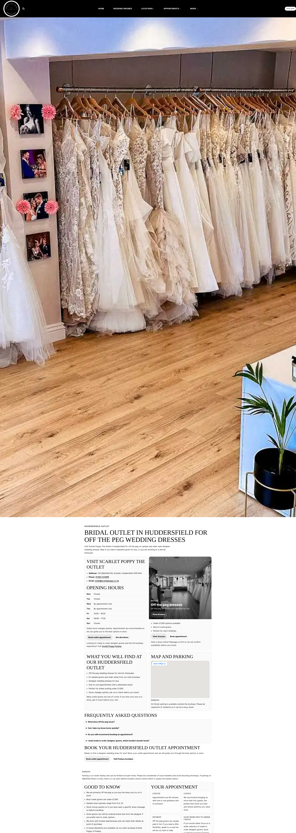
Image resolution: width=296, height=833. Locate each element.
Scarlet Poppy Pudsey (111, 646)
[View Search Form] (23, 9)
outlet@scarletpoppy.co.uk (107, 581)
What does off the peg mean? (101, 722)
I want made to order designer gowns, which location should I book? (118, 740)
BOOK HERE (290, 8)
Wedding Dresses (122, 8)
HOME (101, 8)
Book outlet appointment (99, 637)
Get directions (122, 637)
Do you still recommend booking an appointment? (110, 734)
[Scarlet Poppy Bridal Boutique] (11, 8)
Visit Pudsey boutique (123, 759)
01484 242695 (102, 577)
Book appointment (178, 636)
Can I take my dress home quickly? (103, 728)
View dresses (159, 636)
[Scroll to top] (290, 826)
